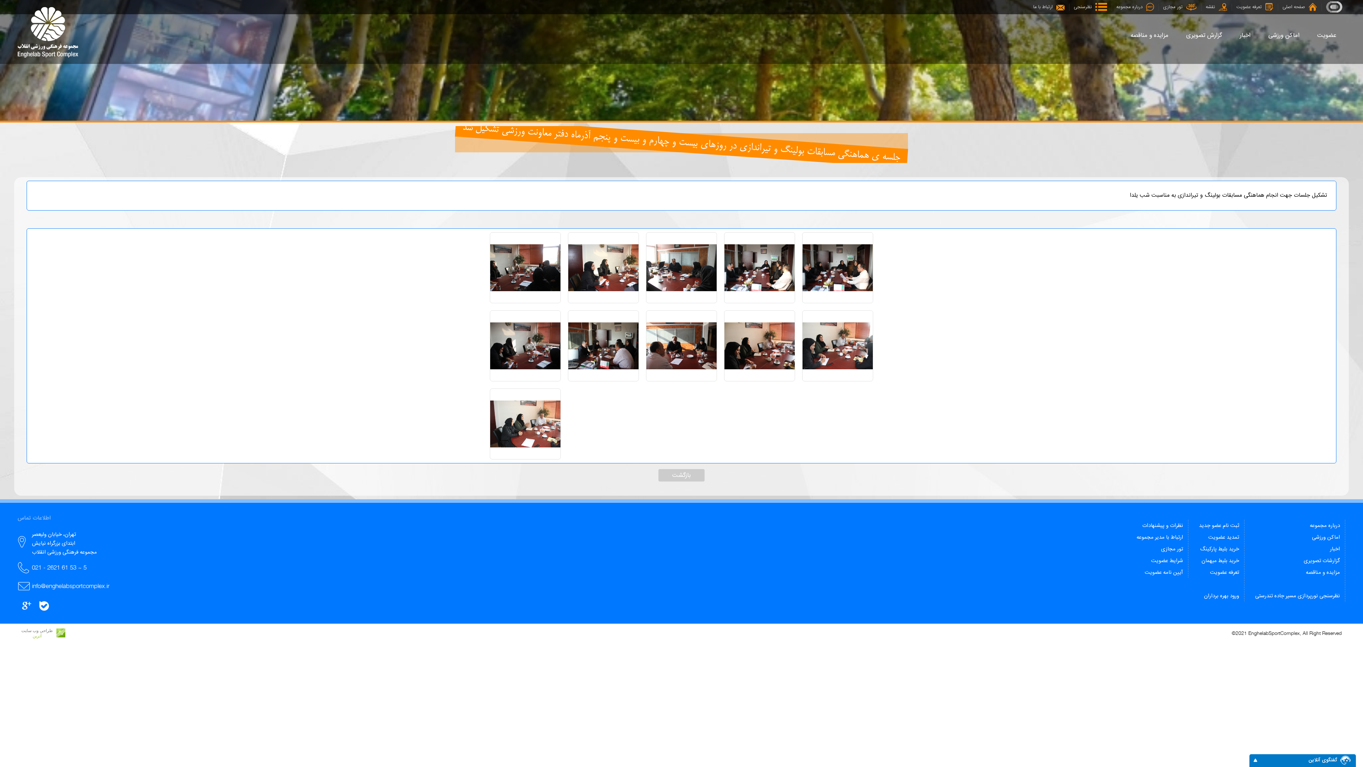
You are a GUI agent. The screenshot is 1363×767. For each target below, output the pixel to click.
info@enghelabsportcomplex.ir (70, 585)
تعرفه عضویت (1224, 572)
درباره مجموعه (1325, 525)
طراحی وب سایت (37, 630)
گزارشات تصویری (1322, 560)
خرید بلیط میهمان (1220, 560)
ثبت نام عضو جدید (1219, 525)
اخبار (1335, 549)
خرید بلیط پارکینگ (1219, 549)
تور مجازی (1172, 549)
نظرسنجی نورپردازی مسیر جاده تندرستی (1297, 596)
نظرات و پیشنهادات (1162, 525)
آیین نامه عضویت (1164, 572)
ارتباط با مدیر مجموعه (1160, 537)
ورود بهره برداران (1221, 596)
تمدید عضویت (1223, 537)
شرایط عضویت (1167, 560)
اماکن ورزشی (1326, 537)
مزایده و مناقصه (1323, 572)
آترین (37, 635)
